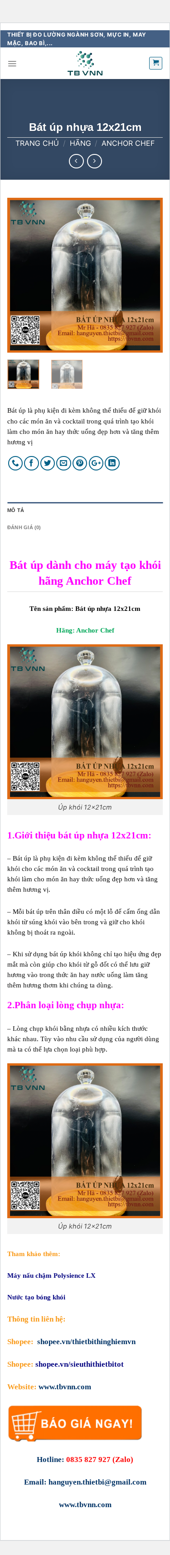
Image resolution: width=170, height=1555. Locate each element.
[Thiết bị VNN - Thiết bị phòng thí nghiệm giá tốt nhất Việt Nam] (85, 63)
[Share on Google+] (96, 463)
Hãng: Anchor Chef (85, 630)
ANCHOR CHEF (128, 143)
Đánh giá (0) (24, 527)
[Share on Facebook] (31, 463)
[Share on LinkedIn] (112, 463)
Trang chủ (37, 143)
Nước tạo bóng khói (36, 1297)
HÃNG (80, 143)
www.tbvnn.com (65, 1387)
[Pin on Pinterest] (80, 463)
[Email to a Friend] (63, 463)
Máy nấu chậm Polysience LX (51, 1275)
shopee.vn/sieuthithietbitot (79, 1364)
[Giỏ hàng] (155, 63)
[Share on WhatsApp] (15, 463)
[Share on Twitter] (47, 463)
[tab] (85, 510)
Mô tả (15, 510)
